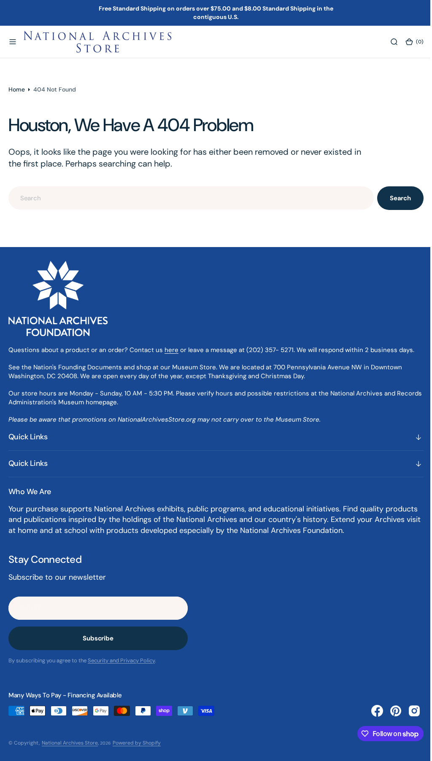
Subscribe (98, 638)
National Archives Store (70, 742)
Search (394, 198)
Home (16, 89)
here (171, 350)
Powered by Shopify (137, 742)
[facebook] (371, 711)
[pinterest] (389, 711)
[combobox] (187, 198)
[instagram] (408, 711)
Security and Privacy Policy (121, 660)
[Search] (387, 42)
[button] (12, 42)
